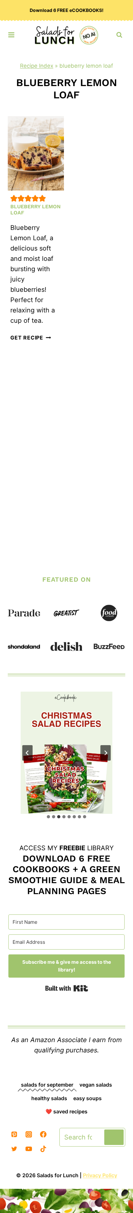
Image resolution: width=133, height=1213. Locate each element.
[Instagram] (28, 1134)
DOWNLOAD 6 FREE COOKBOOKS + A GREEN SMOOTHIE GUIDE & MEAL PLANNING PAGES (66, 874)
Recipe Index (36, 66)
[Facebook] (43, 1134)
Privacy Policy (100, 1175)
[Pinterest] (14, 1134)
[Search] (114, 1137)
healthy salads (49, 1098)
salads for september (47, 1084)
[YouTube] (28, 1148)
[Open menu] (11, 33)
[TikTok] (43, 1148)
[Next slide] (105, 753)
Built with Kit (66, 988)
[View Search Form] (119, 35)
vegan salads (95, 1084)
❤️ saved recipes (66, 1111)
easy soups (87, 1098)
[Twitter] (14, 1148)
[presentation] (36, 153)
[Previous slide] (27, 753)
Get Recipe (30, 337)
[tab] (48, 816)
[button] (13, 198)
